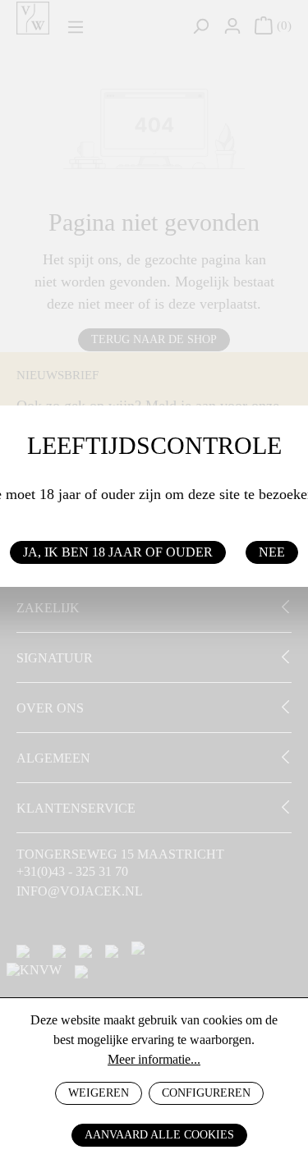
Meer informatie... (154, 1059)
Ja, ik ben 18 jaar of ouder (118, 552)
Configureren (206, 1093)
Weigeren (98, 1093)
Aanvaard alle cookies (159, 1135)
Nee (272, 552)
